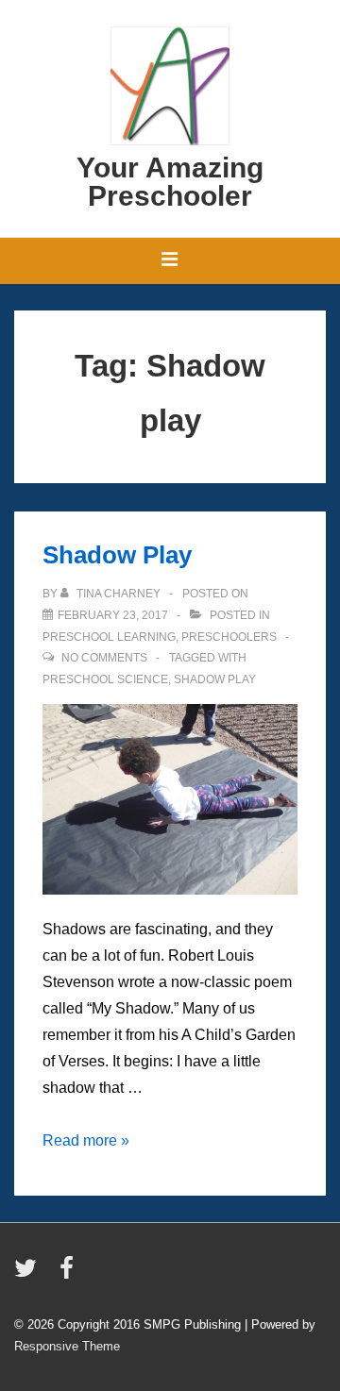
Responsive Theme (67, 1346)
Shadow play (215, 679)
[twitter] (29, 1274)
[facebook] (69, 1274)
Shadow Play (117, 555)
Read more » (85, 1140)
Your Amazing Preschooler (170, 181)
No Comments (104, 657)
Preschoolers (229, 637)
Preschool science (105, 679)
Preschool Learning (109, 637)
